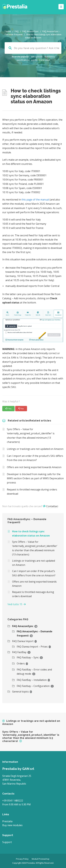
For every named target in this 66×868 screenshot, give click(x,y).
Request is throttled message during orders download (32, 491)
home (8, 31)
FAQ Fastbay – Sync (28, 657)
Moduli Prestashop (40, 858)
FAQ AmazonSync (30, 31)
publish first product (40, 60)
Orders (21, 663)
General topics (20, 691)
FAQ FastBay (19, 652)
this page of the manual (35, 199)
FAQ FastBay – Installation (32, 680)
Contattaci (52, 506)
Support (7, 842)
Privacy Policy (22, 858)
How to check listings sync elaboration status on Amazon (31, 533)
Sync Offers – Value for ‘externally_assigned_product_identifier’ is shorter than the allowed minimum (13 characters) (30, 435)
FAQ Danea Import (22, 641)
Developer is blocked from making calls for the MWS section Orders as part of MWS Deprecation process (35, 478)
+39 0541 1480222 (12, 800)
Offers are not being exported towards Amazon (34, 467)
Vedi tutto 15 (15, 604)
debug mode (37, 56)
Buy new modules (12, 825)
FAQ (17, 31)
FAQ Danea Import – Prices (32, 646)
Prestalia (7, 821)
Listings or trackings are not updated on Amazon (35, 449)
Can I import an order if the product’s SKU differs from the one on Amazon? (35, 458)
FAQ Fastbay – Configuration (33, 686)
